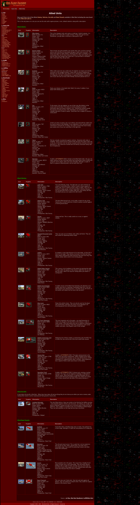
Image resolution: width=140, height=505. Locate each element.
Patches (4, 91)
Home (3, 13)
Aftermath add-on (6, 31)
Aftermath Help (5, 45)
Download (4, 27)
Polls (3, 19)
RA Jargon (4, 73)
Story (3, 69)
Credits (3, 22)
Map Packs (4, 80)
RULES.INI (4, 34)
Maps (3, 79)
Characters (4, 37)
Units (3, 38)
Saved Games (5, 87)
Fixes (3, 92)
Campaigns (4, 82)
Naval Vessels (60, 17)
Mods (3, 86)
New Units (4, 84)
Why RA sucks (5, 74)
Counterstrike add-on (7, 30)
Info (3, 36)
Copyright (4, 21)
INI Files (4, 89)
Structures (4, 39)
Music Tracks (5, 94)
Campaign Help (5, 43)
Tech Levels (5, 40)
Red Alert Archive (45, 504)
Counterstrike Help (6, 44)
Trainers (4, 93)
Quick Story (4, 26)
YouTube (4, 16)
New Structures (5, 85)
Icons (3, 100)
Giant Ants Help (5, 46)
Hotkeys (4, 33)
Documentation (5, 83)
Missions (4, 81)
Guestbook (4, 18)
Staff (3, 23)
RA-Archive (6, 9)
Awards (4, 17)
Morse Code (5, 70)
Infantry (39, 17)
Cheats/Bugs (5, 62)
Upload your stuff (6, 65)
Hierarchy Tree (5, 41)
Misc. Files (4, 96)
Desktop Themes (6, 90)
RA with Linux (5, 64)
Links (3, 20)
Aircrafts (50, 17)
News (3, 15)
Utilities (3, 88)
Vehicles (45, 17)
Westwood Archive (6, 63)
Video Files (4, 95)
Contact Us (62, 504)
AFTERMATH (59, 159)
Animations (4, 101)
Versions (4, 28)
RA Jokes (4, 72)
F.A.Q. (3, 61)
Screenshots (5, 32)
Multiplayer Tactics (6, 42)
